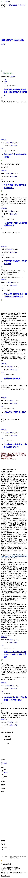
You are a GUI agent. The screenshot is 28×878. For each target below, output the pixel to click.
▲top (2, 148)
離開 (9, 875)
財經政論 (12, 76)
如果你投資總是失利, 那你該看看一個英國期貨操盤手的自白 (15, 92)
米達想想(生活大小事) (12, 40)
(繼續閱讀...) (4, 139)
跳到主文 (3, 44)
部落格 (5, 81)
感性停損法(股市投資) (12, 378)
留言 (12, 142)
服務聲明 (16, 858)
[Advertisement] (14, 23)
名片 (5, 83)
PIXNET (7, 856)
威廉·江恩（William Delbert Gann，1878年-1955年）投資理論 (15, 654)
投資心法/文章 (13, 145)
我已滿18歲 (3, 875)
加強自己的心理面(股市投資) (15, 412)
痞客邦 (9, 142)
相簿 (5, 79)
